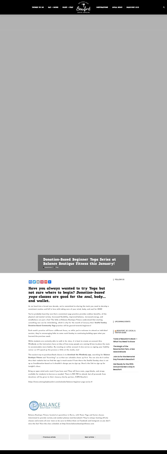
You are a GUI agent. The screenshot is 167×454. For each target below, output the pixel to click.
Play (57, 267)
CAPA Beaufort (81, 377)
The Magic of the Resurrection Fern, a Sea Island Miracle (124, 349)
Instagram (96, 421)
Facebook (83, 421)
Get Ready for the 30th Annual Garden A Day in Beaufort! (124, 367)
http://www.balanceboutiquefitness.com (78, 424)
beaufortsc (48, 267)
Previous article (49, 437)
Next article (89, 437)
